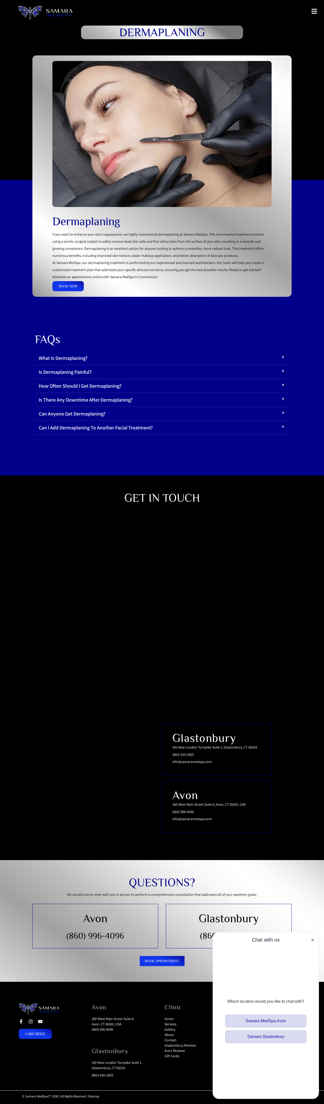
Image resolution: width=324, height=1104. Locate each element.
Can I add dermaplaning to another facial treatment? (96, 427)
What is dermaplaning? (63, 358)
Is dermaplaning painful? (65, 372)
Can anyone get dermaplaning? (72, 413)
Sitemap (93, 1096)
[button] (162, 358)
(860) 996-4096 (95, 935)
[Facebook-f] (21, 1021)
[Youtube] (40, 1021)
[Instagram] (30, 1021)
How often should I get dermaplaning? (80, 386)
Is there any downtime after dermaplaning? (86, 400)
